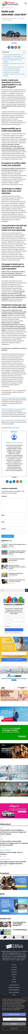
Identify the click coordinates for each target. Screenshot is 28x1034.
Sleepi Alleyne (15, 428)
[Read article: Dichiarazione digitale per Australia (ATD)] (4, 575)
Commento (4, 496)
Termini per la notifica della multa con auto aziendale (14, 64)
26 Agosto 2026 (4, 836)
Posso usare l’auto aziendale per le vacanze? (16, 559)
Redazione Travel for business (14, 442)
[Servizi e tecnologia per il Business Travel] (14, 772)
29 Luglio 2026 (12, 555)
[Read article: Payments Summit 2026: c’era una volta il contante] (4, 581)
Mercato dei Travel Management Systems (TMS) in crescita (17, 567)
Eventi (1, 839)
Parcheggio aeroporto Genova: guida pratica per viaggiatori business (17, 552)
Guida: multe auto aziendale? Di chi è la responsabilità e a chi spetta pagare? (13, 55)
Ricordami (8, 626)
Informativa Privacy (11, 656)
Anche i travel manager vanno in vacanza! (17, 545)
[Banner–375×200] (14, 673)
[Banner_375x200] (14, 714)
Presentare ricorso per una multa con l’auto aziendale (14, 75)
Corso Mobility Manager (20, 930)
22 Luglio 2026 (12, 570)
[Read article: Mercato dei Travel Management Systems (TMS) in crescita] (4, 567)
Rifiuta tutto (14, 1019)
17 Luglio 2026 (12, 583)
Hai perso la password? (9, 632)
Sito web (3, 529)
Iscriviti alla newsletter (14, 659)
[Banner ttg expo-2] (14, 789)
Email (3, 522)
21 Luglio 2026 (12, 576)
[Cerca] (26, 590)
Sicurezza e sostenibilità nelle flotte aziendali (13, 398)
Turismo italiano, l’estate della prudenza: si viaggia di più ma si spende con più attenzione (14, 843)
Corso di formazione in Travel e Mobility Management (19, 923)
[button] (25, 3)
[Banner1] (14, 751)
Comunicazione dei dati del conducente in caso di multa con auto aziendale (13, 68)
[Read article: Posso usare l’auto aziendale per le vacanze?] (4, 560)
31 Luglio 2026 (3, 847)
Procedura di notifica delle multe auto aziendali (12, 60)
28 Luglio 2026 (12, 562)
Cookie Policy (6, 1007)
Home (2, 7)
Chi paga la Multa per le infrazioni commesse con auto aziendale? (11, 71)
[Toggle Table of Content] (23, 52)
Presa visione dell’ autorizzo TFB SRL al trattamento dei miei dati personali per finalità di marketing (14, 656)
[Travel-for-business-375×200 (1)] (14, 732)
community (14, 390)
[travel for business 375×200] (14, 694)
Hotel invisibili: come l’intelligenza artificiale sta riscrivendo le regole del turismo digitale (13, 832)
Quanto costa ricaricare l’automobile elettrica (13, 420)
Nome (3, 515)
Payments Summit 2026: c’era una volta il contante (17, 580)
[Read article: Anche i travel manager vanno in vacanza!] (4, 546)
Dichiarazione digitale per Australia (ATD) (16, 574)
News (1, 828)
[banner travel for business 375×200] (14, 811)
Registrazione (17, 633)
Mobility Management (5, 850)
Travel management (9, 7)
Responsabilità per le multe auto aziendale (13, 58)
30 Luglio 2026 (12, 547)
